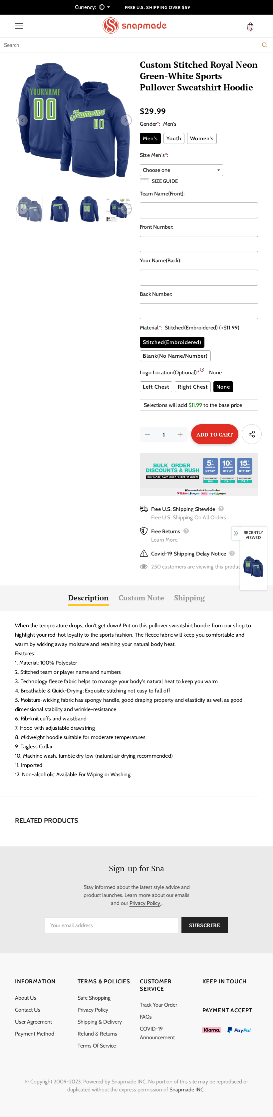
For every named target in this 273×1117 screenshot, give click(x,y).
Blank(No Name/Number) (175, 356)
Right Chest (193, 387)
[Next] (126, 120)
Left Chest (156, 387)
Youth (173, 138)
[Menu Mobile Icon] (19, 26)
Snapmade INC (186, 1089)
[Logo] (138, 25)
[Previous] (22, 120)
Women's (202, 138)
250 (156, 566)
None (223, 387)
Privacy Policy (145, 903)
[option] (74, 120)
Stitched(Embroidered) (172, 342)
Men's (150, 138)
